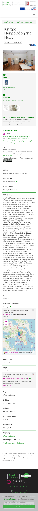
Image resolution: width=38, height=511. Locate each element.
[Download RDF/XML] (12, 42)
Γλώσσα (6, 408)
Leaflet (6, 352)
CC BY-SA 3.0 (7, 156)
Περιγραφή (7, 195)
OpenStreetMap (14, 352)
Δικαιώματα (7, 425)
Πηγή (5, 392)
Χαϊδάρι (6, 314)
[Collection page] (4, 95)
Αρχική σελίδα (8, 22)
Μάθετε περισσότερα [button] (18, 502)
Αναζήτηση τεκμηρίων (24, 22)
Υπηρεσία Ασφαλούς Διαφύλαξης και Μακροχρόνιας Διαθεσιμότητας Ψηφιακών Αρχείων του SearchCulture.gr (18, 141)
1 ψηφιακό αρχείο (10, 130)
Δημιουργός (7, 178)
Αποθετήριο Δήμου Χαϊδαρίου (13, 100)
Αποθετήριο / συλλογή (11, 440)
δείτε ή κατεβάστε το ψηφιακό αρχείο (16, 137)
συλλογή (6, 97)
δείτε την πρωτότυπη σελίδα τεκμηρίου (18, 117)
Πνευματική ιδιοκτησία (19, 492)
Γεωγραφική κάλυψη (11, 303)
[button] (19, 334)
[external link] (4, 90)
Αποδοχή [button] (19, 507)
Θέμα (5, 368)
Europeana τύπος (9, 416)
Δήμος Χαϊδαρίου (9, 88)
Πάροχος (6, 433)
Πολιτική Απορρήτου (18, 491)
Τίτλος (5, 170)
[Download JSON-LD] (20, 42)
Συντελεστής (8, 187)
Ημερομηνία (7, 359)
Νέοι (4, 386)
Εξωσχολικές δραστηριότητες (13, 379)
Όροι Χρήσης (29, 491)
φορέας (6, 77)
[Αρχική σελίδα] (13, 3)
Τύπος (5, 295)
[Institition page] (4, 75)
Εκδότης (6, 400)
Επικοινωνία (7, 491)
